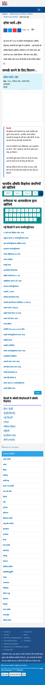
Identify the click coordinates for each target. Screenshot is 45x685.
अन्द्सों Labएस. (8, 292)
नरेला (6, 422)
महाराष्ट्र (6, 550)
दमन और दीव (7, 491)
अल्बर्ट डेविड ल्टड (9, 388)
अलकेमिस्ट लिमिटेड (9, 356)
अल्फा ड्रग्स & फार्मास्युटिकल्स (13, 383)
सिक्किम (5, 588)
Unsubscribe (8, 650)
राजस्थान (6, 583)
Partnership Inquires (11, 644)
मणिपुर (5, 556)
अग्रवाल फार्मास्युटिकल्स (11, 249)
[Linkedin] (19, 30)
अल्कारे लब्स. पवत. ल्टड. (11, 361)
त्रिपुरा (5, 604)
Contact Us (28, 632)
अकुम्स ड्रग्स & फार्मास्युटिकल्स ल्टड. (16, 238)
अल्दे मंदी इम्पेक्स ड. (9, 378)
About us (7, 632)
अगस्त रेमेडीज (8, 259)
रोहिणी (6, 431)
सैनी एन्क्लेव (9, 439)
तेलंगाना (5, 599)
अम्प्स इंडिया (7, 324)
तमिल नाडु (6, 593)
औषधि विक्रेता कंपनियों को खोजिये (21, 14)
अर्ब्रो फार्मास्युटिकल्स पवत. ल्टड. (14, 335)
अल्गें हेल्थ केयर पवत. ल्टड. (12, 367)
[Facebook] (5, 30)
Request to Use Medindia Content (16, 647)
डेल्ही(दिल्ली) (9, 413)
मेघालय (5, 561)
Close (23, 674)
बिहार (5, 470)
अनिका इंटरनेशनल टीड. (11, 297)
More (38, 393)
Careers (6, 635)
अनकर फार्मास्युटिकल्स (11, 286)
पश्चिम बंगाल (7, 620)
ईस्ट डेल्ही (8, 408)
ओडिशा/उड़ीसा (8, 566)
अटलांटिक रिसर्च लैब (10, 270)
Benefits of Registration (12, 638)
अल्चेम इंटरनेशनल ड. (10, 372)
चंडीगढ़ (5, 475)
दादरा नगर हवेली (8, 486)
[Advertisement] (22, 106)
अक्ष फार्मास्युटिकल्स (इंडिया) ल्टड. (14, 243)
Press (26, 635)
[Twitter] (10, 30)
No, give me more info (15, 674)
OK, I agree (5, 674)
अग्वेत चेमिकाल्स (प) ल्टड (11, 254)
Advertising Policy (10, 641)
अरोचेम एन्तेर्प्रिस (8, 345)
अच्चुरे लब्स (7, 265)
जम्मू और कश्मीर (8, 523)
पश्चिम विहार (9, 426)
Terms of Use (20, 669)
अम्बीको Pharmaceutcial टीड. (14, 329)
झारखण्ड (6, 529)
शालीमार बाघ (9, 435)
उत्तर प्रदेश (6, 609)
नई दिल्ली (8, 417)
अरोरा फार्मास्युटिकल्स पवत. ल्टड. (14, 351)
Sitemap (27, 638)
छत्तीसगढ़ (6, 481)
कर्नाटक (5, 534)
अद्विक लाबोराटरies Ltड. (11, 275)
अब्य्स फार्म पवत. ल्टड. (10, 318)
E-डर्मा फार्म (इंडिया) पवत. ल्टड (13, 233)
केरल (4, 540)
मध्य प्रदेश (6, 545)
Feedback (27, 641)
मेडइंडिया (5, 14)
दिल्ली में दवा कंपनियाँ (11, 17)
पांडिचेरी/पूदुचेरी (8, 572)
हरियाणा (5, 513)
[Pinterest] (15, 30)
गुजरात (5, 507)
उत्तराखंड (6, 615)
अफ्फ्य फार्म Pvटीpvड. (10, 308)
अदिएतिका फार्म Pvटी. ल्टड (12, 281)
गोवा (4, 502)
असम (4, 464)
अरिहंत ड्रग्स (7, 340)
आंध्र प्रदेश (7, 459)
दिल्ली (5, 497)
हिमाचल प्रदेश (7, 518)
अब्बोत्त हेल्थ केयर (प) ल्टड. (12, 313)
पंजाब (5, 577)
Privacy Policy (8, 669)
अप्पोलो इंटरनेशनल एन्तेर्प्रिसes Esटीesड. (17, 302)
